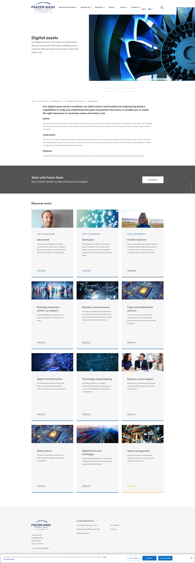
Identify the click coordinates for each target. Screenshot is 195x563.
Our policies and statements (87, 525)
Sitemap (113, 529)
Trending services (56, 101)
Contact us (135, 7)
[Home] (43, 7)
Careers (112, 7)
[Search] (162, 7)
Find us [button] (123, 7)
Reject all (149, 558)
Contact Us (153, 180)
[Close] (191, 558)
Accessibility (114, 525)
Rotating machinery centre (75, 101)
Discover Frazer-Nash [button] (67, 7)
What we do (43, 101)
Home (33, 101)
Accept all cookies (165, 558)
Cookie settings (133, 558)
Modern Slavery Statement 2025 (88, 529)
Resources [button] (99, 7)
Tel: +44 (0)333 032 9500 (40, 548)
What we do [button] (85, 7)
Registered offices (83, 533)
